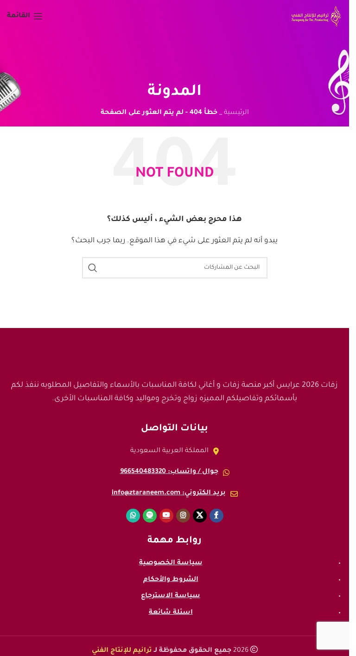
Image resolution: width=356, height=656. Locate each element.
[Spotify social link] (150, 516)
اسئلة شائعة (171, 613)
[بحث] (92, 267)
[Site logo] (316, 17)
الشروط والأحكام (170, 580)
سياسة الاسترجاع (170, 596)
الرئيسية (236, 113)
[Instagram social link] (183, 516)
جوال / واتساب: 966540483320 (169, 472)
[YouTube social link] (166, 516)
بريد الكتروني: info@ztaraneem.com (169, 493)
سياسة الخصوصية (171, 563)
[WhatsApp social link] (133, 516)
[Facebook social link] (216, 516)
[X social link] (200, 516)
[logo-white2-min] (174, 351)
